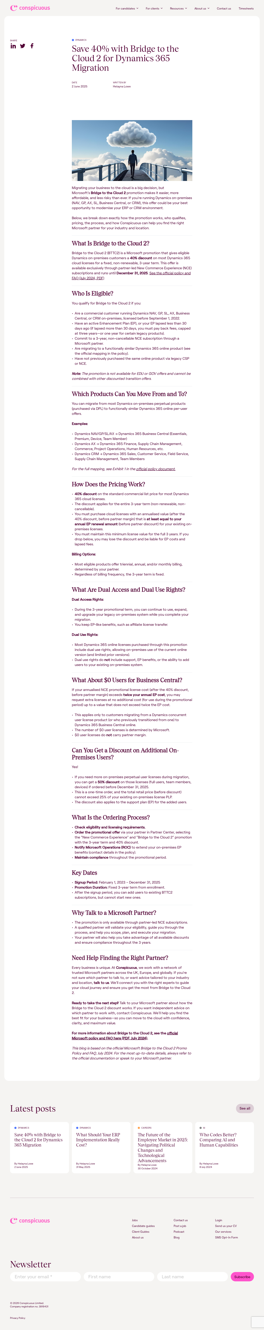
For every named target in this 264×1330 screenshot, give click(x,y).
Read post (16, 1124)
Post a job (180, 1226)
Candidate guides (143, 1226)
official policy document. (155, 469)
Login (218, 1220)
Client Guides (140, 1231)
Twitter (22, 45)
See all (245, 1108)
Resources (177, 8)
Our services (223, 1231)
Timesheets (246, 8)
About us (200, 8)
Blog (177, 1237)
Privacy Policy (17, 1318)
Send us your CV (226, 1226)
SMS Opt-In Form (226, 1237)
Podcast (179, 1231)
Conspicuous (26, 8)
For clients (152, 8)
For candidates (125, 8)
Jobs (135, 1220)
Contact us (224, 8)
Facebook (32, 45)
